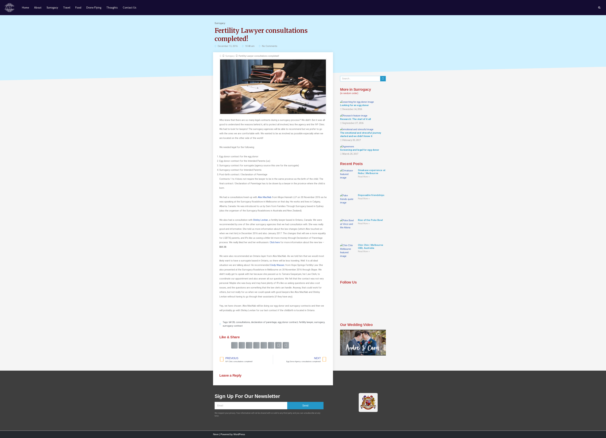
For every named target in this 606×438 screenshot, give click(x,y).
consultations (243, 322)
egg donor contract (288, 322)
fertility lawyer (306, 322)
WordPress (239, 434)
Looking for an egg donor (354, 105)
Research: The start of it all (355, 119)
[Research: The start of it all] (353, 115)
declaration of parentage (264, 322)
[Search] (599, 7)
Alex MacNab (264, 197)
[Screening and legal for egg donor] (347, 146)
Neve (216, 434)
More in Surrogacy (355, 89)
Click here (275, 242)
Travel (66, 7)
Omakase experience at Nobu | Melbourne (371, 172)
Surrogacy (52, 7)
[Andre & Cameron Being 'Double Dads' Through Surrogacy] (10, 7)
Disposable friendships (371, 195)
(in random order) (349, 93)
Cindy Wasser (277, 265)
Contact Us (129, 7)
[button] (234, 345)
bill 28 (232, 322)
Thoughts (112, 7)
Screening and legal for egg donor (359, 149)
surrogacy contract (233, 325)
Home (25, 7)
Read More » (364, 176)
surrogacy (319, 322)
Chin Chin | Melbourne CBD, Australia (370, 246)
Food (78, 7)
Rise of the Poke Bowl (370, 220)
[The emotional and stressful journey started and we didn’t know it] (356, 129)
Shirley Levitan (260, 220)
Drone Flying (93, 7)
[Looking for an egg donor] (357, 101)
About (38, 7)
